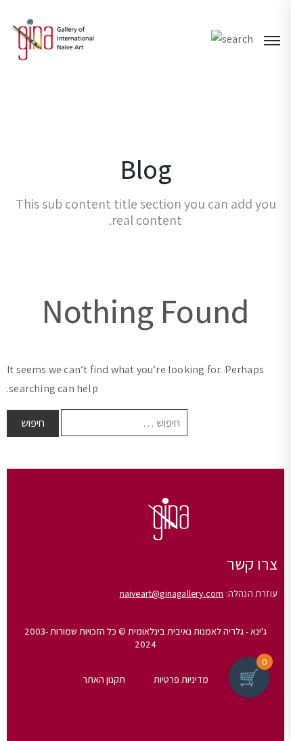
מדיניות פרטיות (181, 679)
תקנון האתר (104, 679)
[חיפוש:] (124, 422)
